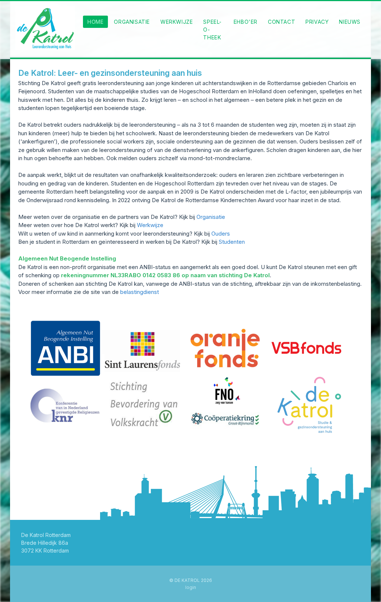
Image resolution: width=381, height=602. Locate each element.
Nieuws (350, 22)
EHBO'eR (245, 22)
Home (95, 22)
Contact (281, 22)
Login (190, 587)
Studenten (232, 241)
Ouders (220, 233)
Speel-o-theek (212, 30)
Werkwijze (176, 22)
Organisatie (132, 22)
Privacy (317, 22)
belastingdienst (139, 291)
